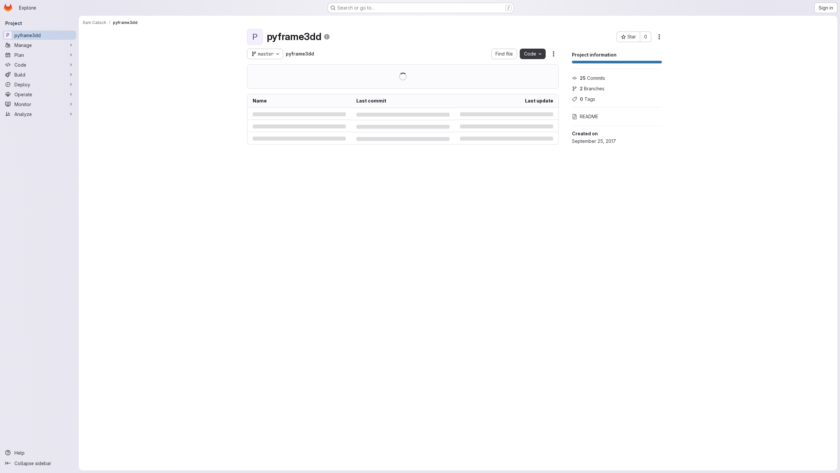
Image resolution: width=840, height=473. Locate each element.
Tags (587, 99)
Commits (592, 78)
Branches (592, 88)
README (589, 116)
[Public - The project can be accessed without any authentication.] (326, 36)
